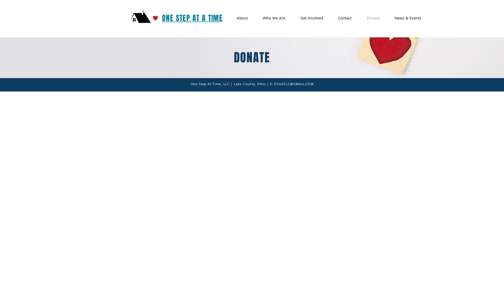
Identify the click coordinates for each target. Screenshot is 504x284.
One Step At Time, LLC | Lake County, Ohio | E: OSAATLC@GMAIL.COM (252, 84)
